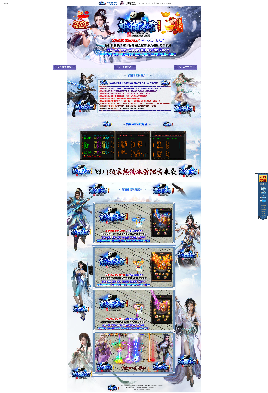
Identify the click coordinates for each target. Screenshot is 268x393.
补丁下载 (151, 3)
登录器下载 (263, 205)
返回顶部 (263, 215)
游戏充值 (159, 3)
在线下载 (263, 213)
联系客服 (167, 3)
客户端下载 (263, 209)
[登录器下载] (64, 67)
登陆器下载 (143, 3)
